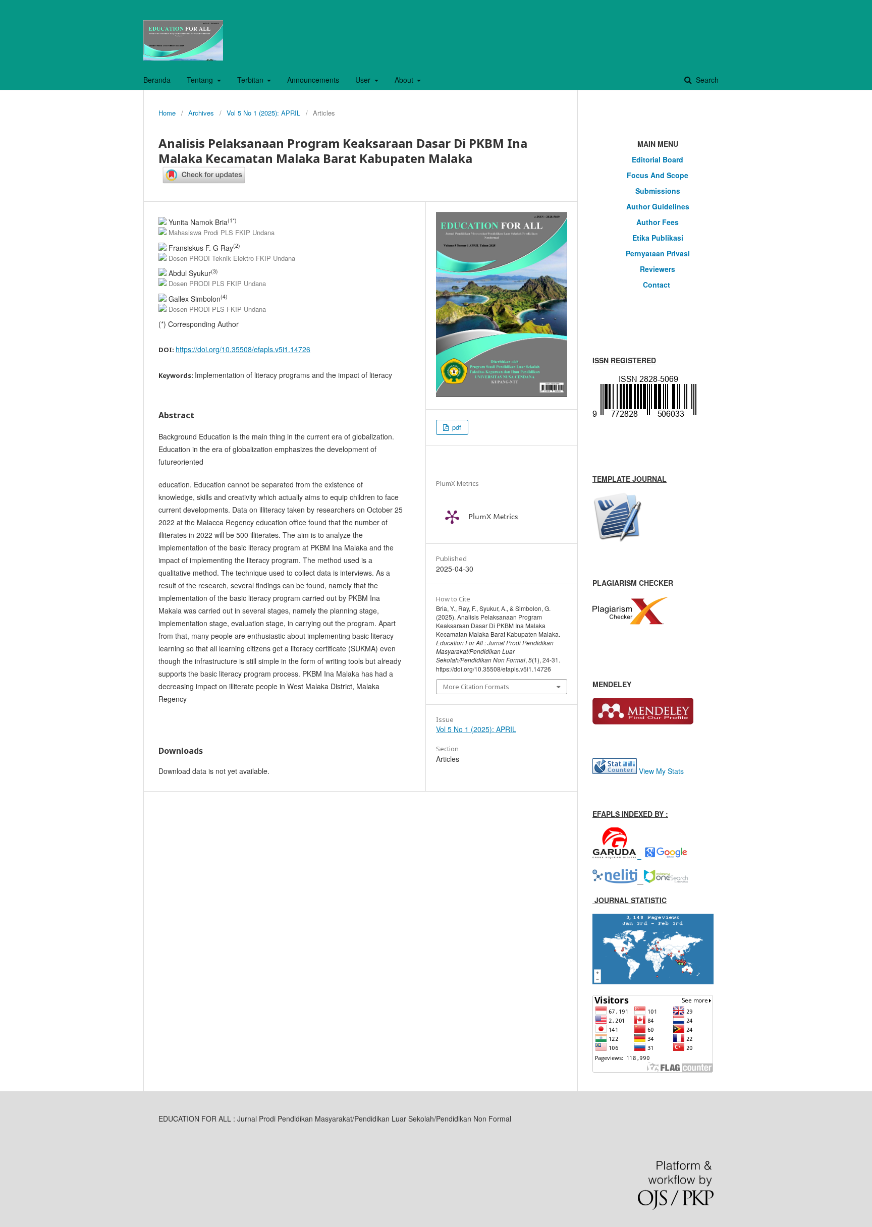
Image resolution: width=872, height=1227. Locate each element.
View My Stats (661, 771)
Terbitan (251, 80)
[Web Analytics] (614, 771)
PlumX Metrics (493, 517)
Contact (657, 285)
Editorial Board (657, 159)
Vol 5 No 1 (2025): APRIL (263, 113)
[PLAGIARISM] (630, 622)
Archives (201, 113)
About (405, 80)
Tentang (201, 80)
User (363, 80)
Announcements (313, 80)
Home (167, 113)
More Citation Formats (476, 686)
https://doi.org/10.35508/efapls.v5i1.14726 (243, 349)
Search (706, 80)
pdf (455, 427)
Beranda (157, 80)
